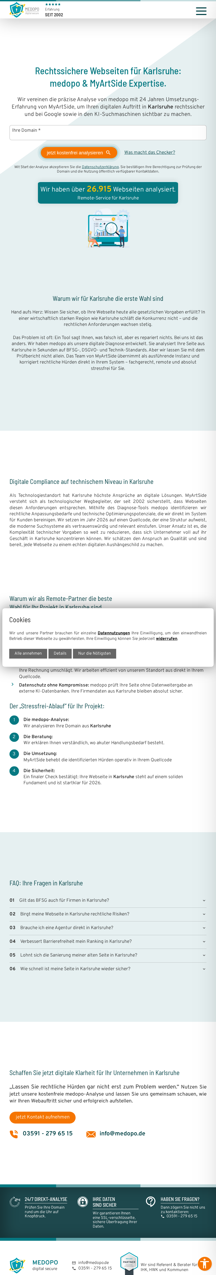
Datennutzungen (114, 633)
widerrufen (166, 638)
